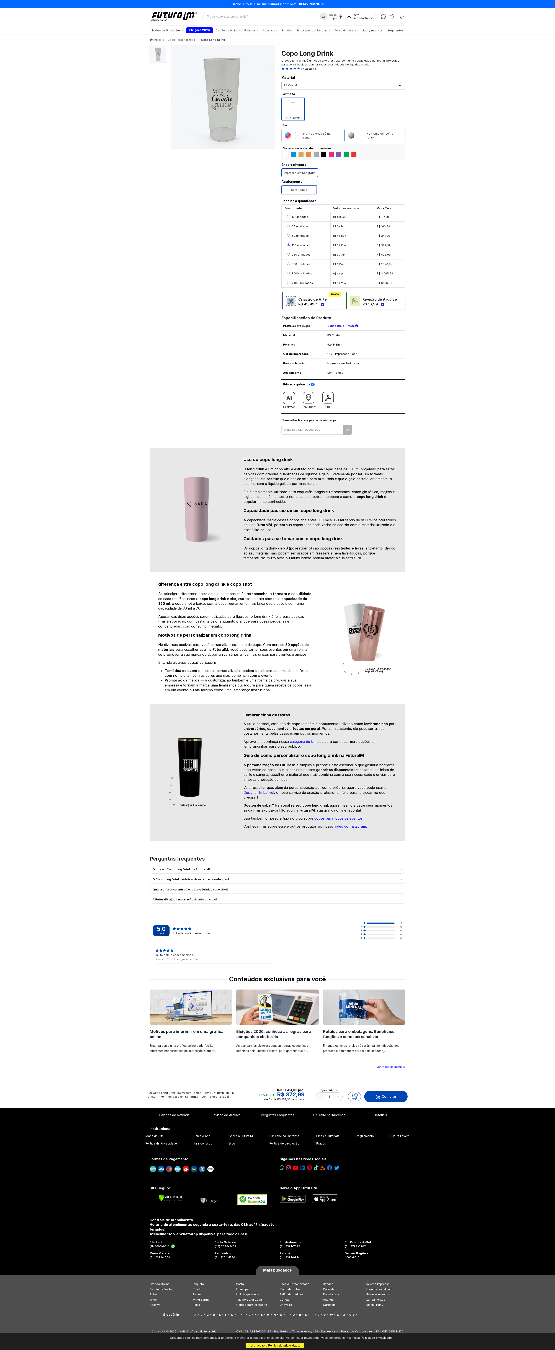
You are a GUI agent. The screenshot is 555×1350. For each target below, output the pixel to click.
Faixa (196, 1304)
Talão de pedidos (292, 1294)
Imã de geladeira (247, 1294)
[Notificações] (392, 16)
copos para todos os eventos (338, 818)
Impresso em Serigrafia (299, 172)
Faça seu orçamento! (330, 4)
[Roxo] (338, 154)
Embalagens (331, 1294)
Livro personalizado (379, 1289)
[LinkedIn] (302, 1168)
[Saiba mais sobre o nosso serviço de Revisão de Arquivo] (381, 304)
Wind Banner (202, 1299)
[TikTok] (316, 1168)
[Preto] (323, 154)
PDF (328, 407)
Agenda (328, 1299)
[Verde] (346, 154)
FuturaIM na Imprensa (329, 1115)
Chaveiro (286, 1304)
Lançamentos (375, 1299)
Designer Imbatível (258, 792)
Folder (154, 1299)
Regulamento (365, 1136)
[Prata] (316, 154)
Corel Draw (309, 407)
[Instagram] (288, 1168)
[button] (343, 68)
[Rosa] (331, 154)
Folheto (154, 1294)
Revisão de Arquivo (225, 1115)
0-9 (352, 1314)
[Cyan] (293, 154)
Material (288, 77)
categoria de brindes (306, 741)
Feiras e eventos (377, 1294)
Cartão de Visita (161, 1289)
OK (347, 429)
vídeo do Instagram (350, 826)
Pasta (240, 1284)
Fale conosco (203, 1143)
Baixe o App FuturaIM (298, 1188)
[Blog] (322, 1168)
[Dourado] (301, 154)
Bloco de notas (290, 1289)
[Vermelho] (354, 154)
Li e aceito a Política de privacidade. (275, 1345)
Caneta (285, 1299)
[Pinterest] (309, 1168)
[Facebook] (329, 1168)
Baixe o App (202, 1136)
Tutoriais (380, 1115)
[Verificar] (170, 1197)
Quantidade (329, 1090)
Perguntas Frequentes (277, 1115)
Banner (198, 1294)
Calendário (330, 1289)
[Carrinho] (401, 16)
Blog (232, 1143)
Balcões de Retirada (174, 1115)
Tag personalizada (249, 1299)
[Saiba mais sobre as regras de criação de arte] (322, 304)
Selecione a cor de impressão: (307, 148)
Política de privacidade (376, 1337)
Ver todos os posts (389, 1066)
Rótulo (197, 1289)
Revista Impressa (378, 1284)
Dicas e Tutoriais (327, 1136)
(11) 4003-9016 (159, 1246)
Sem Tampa (299, 189)
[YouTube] (296, 1168)
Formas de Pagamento (169, 1159)
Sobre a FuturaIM (241, 1136)
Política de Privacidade (161, 1143)
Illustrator (289, 407)
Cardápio (329, 1304)
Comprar (389, 1096)
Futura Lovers (400, 1136)
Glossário (171, 1315)
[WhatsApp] (383, 16)
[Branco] (286, 154)
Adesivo (155, 1304)
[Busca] (323, 16)
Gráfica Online (160, 1284)
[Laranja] (308, 154)
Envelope (242, 1289)
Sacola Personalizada (294, 1284)
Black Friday (374, 1304)
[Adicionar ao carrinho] (354, 1096)
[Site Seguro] (210, 1199)
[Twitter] (337, 1168)
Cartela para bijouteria (251, 1304)
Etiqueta (198, 1284)
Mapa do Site (154, 1136)
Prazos (321, 1143)
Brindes (328, 1284)
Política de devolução (284, 1143)
